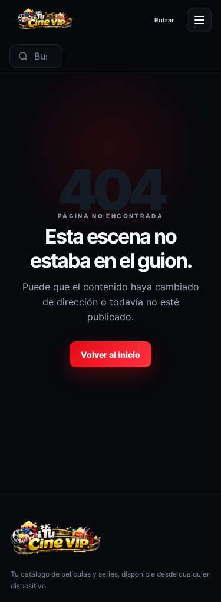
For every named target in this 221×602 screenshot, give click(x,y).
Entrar (164, 20)
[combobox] (45, 56)
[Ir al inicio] (45, 20)
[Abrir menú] (199, 20)
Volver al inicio (110, 355)
